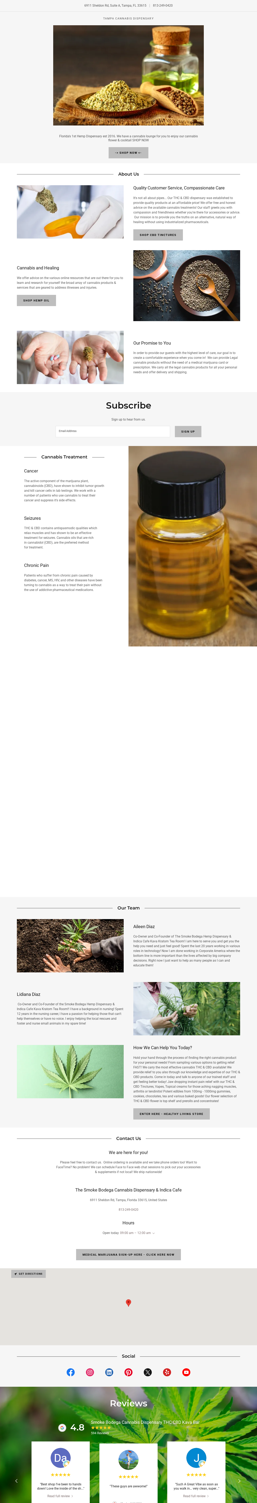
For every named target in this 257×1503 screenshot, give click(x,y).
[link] (70, 1373)
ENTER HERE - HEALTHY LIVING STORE (171, 1114)
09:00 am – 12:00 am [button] (135, 1233)
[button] (152, 1233)
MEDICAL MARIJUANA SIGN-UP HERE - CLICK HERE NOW (128, 1254)
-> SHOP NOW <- (128, 152)
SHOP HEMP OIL (36, 300)
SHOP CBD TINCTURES (158, 235)
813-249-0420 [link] (163, 5)
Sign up (188, 431)
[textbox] (113, 431)
